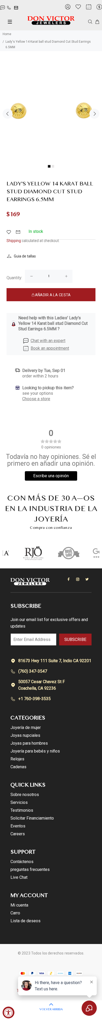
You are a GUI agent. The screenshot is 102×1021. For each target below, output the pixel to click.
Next (94, 114)
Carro (15, 912)
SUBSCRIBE (75, 639)
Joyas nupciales (25, 735)
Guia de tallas (25, 256)
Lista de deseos (25, 920)
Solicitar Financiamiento (32, 818)
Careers (17, 833)
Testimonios (21, 810)
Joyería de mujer (25, 727)
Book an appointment (50, 348)
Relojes (17, 758)
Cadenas (18, 766)
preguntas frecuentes (30, 869)
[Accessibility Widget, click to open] (8, 1012)
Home (7, 34)
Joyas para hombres (29, 743)
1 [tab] (49, 166)
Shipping (14, 241)
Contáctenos (21, 861)
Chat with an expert (48, 340)
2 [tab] (53, 166)
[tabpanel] (51, 111)
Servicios (19, 802)
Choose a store (36, 398)
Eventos (17, 826)
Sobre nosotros (24, 794)
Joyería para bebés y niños (35, 751)
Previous (8, 114)
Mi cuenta (19, 905)
